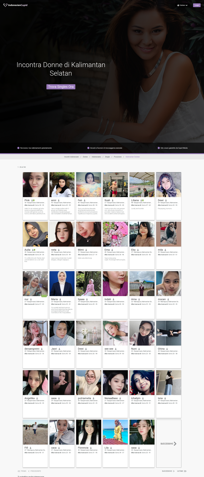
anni (53, 200)
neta (53, 249)
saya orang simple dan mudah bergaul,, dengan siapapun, (61, 259)
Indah (108, 299)
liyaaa (81, 299)
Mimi (81, 249)
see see (109, 348)
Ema (107, 249)
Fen (80, 200)
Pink (27, 200)
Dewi (161, 200)
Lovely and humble (137, 208)
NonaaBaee (111, 398)
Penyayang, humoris (165, 208)
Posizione (118, 157)
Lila (107, 447)
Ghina (161, 348)
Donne (85, 157)
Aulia (27, 249)
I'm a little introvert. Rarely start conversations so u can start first (35, 259)
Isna (160, 398)
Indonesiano (96, 157)
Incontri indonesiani (71, 157)
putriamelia (84, 398)
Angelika (30, 398)
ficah (107, 200)
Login (197, 5)
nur (26, 299)
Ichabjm (135, 398)
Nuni (134, 348)
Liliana (135, 200)
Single (107, 157)
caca (54, 447)
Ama (134, 299)
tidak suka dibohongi (85, 258)
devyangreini (32, 348)
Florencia (83, 447)
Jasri (54, 348)
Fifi (26, 447)
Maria (54, 299)
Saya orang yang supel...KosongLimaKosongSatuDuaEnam (115, 259)
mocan (162, 299)
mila (160, 249)
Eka (133, 249)
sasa (54, 398)
